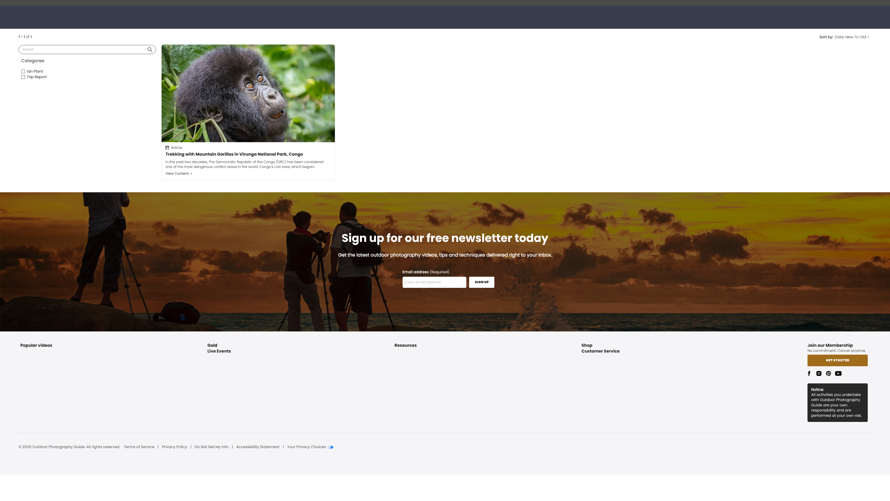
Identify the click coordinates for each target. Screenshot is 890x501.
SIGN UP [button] (482, 282)
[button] (150, 49)
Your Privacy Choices (306, 447)
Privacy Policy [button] (174, 447)
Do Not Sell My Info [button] (212, 447)
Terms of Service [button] (139, 447)
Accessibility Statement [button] (258, 447)
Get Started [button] (837, 360)
